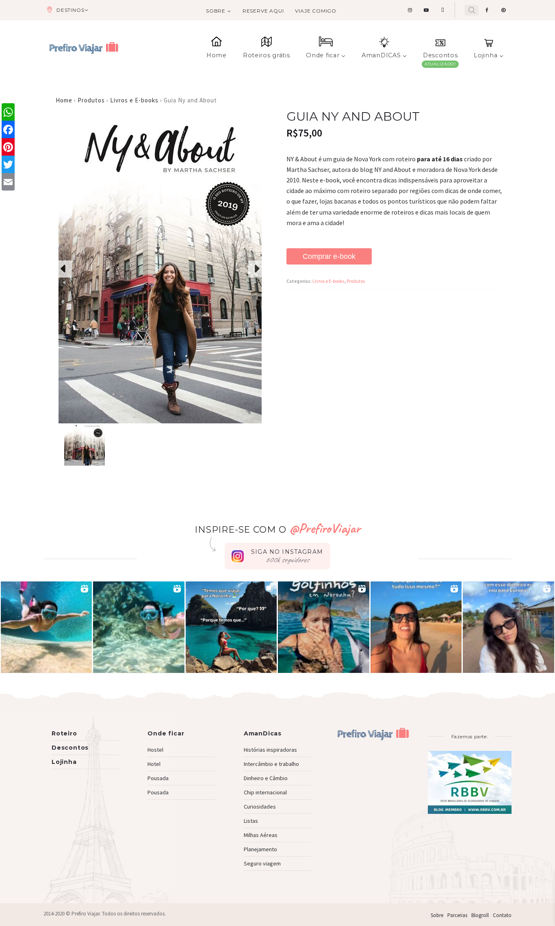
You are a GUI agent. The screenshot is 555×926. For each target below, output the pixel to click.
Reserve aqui (263, 11)
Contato (502, 915)
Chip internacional (265, 792)
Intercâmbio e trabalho (271, 764)
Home (216, 55)
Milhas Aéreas (261, 835)
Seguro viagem (262, 863)
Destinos (70, 10)
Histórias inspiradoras (270, 749)
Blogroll (480, 915)
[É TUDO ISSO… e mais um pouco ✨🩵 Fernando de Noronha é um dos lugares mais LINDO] (416, 627)
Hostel (155, 749)
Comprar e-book (329, 256)
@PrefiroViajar (324, 528)
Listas (251, 820)
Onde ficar (322, 55)
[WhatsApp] (8, 112)
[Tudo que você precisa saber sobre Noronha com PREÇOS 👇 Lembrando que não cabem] (231, 627)
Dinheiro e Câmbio (266, 778)
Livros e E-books (134, 100)
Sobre (215, 11)
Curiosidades (260, 806)
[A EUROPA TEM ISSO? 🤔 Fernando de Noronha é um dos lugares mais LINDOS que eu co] (508, 627)
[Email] (8, 182)
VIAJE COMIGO (315, 11)
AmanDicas (263, 733)
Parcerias (457, 915)
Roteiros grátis (266, 55)
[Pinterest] (8, 147)
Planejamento (260, 849)
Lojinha (485, 55)
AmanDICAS (381, 55)
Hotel (153, 764)
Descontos (440, 55)
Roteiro (64, 733)
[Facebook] (8, 129)
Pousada (158, 778)
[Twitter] (8, 164)
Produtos (91, 100)
